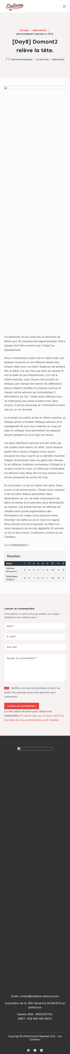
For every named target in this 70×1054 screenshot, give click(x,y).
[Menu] (64, 6)
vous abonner (42, 692)
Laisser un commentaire (21, 705)
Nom (10, 626)
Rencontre (58, 59)
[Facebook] (28, 1050)
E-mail (11, 636)
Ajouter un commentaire (21, 658)
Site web (12, 646)
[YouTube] (41, 1050)
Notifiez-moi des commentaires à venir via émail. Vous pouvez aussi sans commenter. (32, 692)
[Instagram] (35, 1050)
